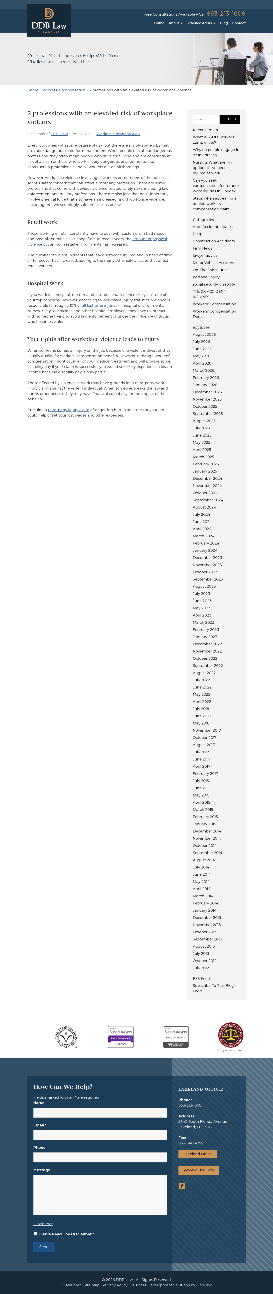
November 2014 (207, 838)
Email (40, 1125)
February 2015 (205, 817)
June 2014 (202, 874)
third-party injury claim (68, 410)
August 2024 (204, 507)
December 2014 (207, 831)
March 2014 (203, 896)
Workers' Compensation (118, 134)
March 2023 (203, 622)
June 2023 (202, 601)
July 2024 (201, 514)
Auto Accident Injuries (213, 227)
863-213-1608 (226, 13)
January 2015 (204, 824)
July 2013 (201, 953)
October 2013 (204, 932)
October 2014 (205, 845)
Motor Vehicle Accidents (214, 263)
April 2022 (202, 701)
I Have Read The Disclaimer (66, 1234)
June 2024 (202, 522)
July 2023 (201, 594)
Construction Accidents (214, 241)
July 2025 (201, 428)
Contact (239, 23)
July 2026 (201, 342)
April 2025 (202, 450)
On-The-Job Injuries (210, 270)
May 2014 (201, 881)
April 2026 (202, 363)
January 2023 (205, 637)
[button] (269, 1265)
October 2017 (204, 737)
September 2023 (208, 579)
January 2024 (205, 550)
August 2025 (204, 421)
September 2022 (208, 665)
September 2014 (207, 853)
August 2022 (204, 673)
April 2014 (201, 889)
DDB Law (59, 134)
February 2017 (205, 773)
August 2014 (204, 860)
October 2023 (205, 572)
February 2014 (205, 903)
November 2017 (207, 730)
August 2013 (204, 946)
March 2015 (203, 809)
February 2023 (206, 630)
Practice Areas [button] (199, 23)
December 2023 (207, 558)
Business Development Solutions (160, 1285)
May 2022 (201, 694)
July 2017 (201, 752)
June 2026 (202, 349)
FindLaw (204, 1285)
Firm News (202, 248)
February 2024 (206, 543)
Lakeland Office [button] (197, 1154)
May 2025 (201, 442)
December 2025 (207, 392)
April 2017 (201, 766)
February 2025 (206, 464)
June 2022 (202, 687)
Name (39, 1103)
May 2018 (201, 723)
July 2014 (201, 867)
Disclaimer (43, 1224)
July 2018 (201, 709)
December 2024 (207, 478)
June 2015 (201, 788)
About (174, 23)
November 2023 (207, 565)
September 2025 (208, 414)
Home (159, 23)
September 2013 (207, 939)
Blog (224, 23)
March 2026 (203, 370)
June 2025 (202, 435)
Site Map (92, 1285)
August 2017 (204, 745)
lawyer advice (205, 255)
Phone (39, 1147)
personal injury (206, 277)
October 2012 (204, 961)
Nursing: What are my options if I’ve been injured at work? (212, 167)
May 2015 (201, 795)
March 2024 (203, 536)
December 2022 (207, 644)
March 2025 (203, 457)
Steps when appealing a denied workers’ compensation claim (214, 203)
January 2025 (205, 471)
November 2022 (207, 651)
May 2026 (201, 356)
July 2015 (201, 781)
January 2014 (204, 910)
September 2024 (208, 500)
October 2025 (205, 406)
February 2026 (206, 378)
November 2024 (207, 486)
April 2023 (202, 615)
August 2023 (204, 586)
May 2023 (201, 608)
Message (41, 1170)
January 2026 (205, 385)
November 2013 (207, 925)
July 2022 (201, 680)
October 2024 (205, 493)
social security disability (214, 284)
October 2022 (205, 658)
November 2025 (207, 399)
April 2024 (202, 529)
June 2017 (202, 759)
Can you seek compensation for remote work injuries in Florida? (216, 185)
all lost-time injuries (99, 305)
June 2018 (202, 716)
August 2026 (204, 334)
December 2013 (207, 917)
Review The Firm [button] (198, 1170)
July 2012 (201, 968)
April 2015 (201, 802)
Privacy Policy (115, 1285)
